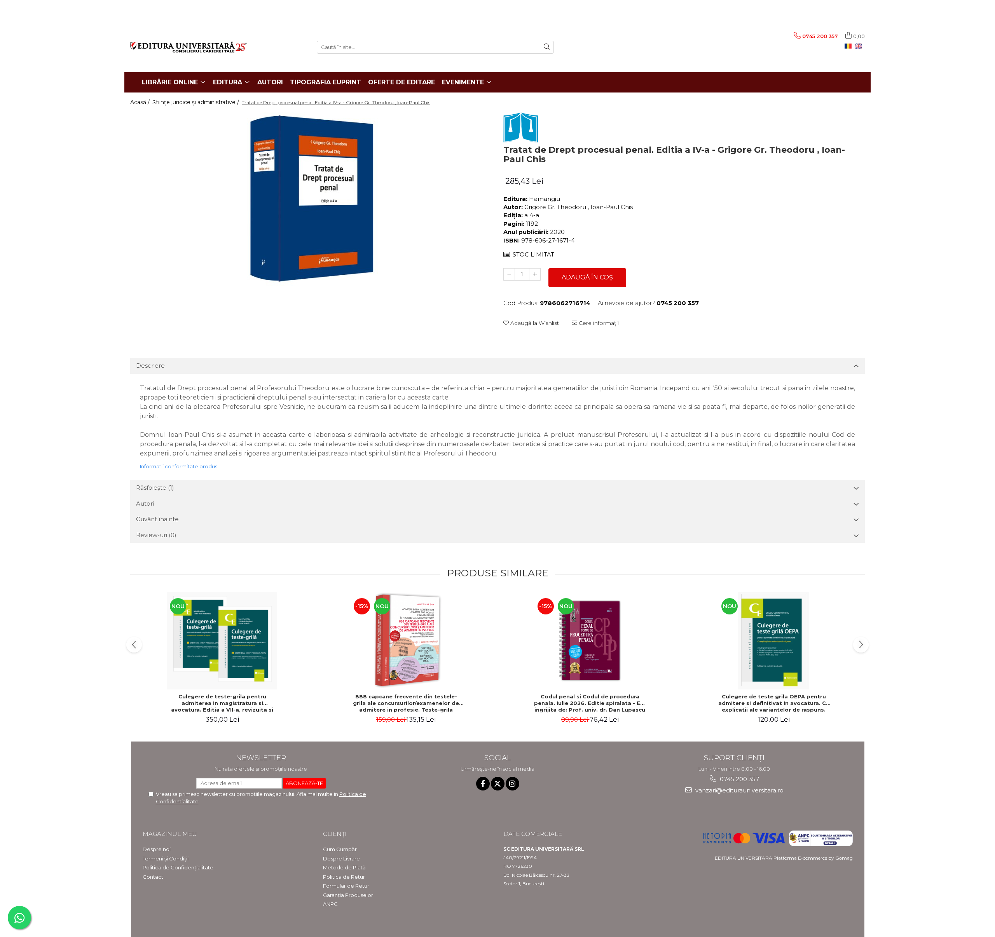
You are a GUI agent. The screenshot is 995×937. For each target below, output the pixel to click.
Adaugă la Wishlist (534, 322)
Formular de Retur (346, 886)
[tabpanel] (311, 199)
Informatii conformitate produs (178, 466)
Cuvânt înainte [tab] (157, 519)
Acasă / (140, 102)
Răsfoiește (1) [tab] (155, 487)
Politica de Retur (344, 877)
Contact (153, 877)
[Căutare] (547, 47)
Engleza (860, 46)
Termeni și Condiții (166, 858)
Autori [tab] (145, 503)
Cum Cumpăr (340, 849)
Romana (850, 46)
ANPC (330, 904)
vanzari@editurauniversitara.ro (739, 790)
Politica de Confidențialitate (178, 867)
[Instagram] (512, 783)
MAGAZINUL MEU (170, 834)
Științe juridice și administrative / (196, 102)
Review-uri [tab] (156, 535)
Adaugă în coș (587, 277)
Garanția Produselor (348, 895)
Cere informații (598, 322)
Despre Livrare (341, 858)
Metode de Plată (344, 867)
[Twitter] (497, 783)
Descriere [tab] (150, 365)
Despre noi (157, 849)
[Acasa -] (217, 47)
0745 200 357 (738, 779)
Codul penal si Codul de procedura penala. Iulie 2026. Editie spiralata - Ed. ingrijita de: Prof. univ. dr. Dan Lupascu (590, 703)
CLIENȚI (335, 834)
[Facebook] (483, 783)
